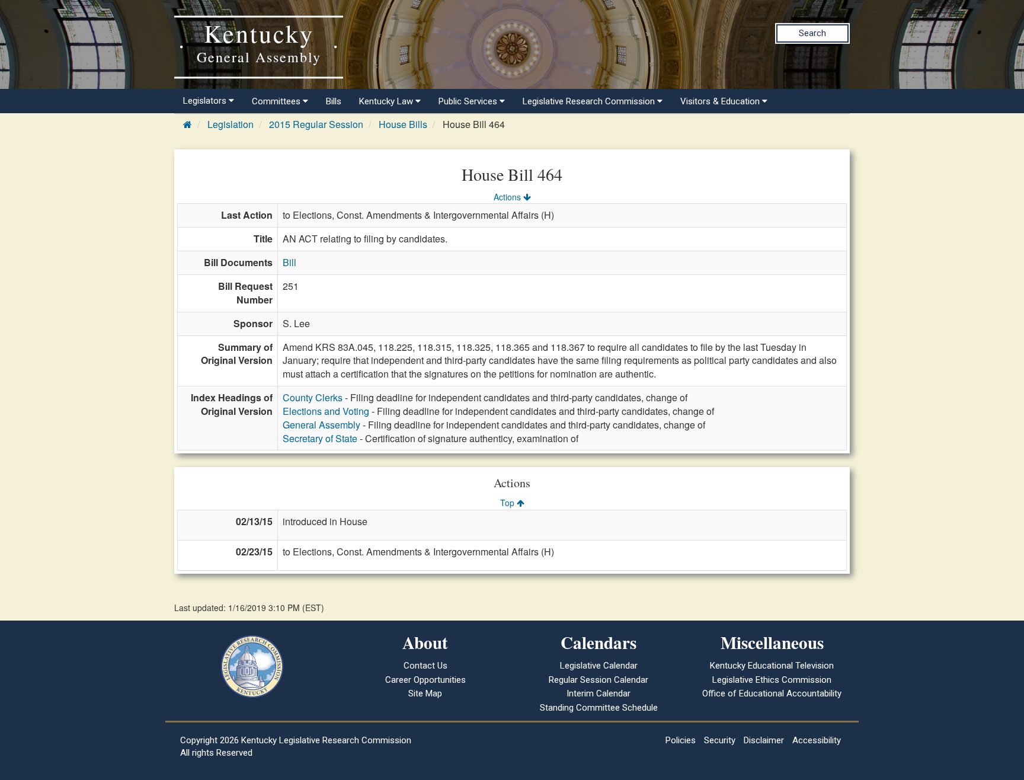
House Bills (403, 124)
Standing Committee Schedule (599, 707)
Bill (289, 262)
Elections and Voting (326, 411)
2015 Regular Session (316, 124)
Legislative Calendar (599, 665)
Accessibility (816, 740)
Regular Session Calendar (598, 679)
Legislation (230, 124)
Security (719, 740)
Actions (508, 197)
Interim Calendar (599, 693)
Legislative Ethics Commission (771, 679)
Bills (333, 101)
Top (508, 503)
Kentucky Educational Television (772, 665)
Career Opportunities (425, 679)
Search (812, 33)
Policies (680, 740)
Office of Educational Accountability (771, 693)
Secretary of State (320, 438)
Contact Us (425, 665)
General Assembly (321, 424)
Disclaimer (764, 740)
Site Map (425, 693)
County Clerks (313, 397)
